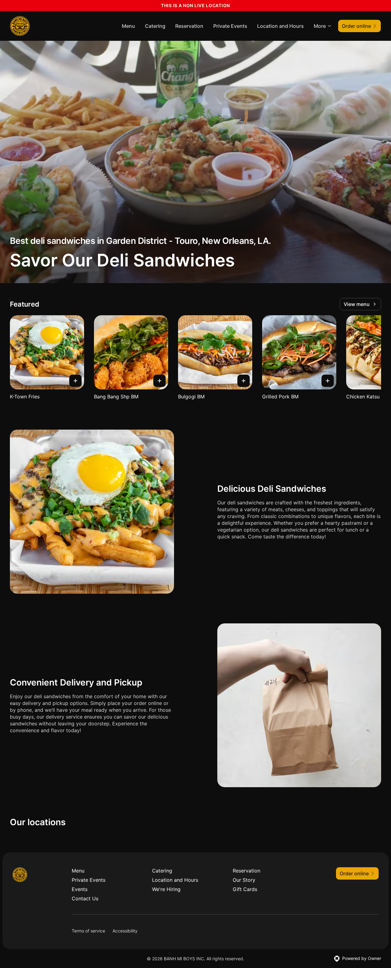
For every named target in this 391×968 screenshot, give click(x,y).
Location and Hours (280, 26)
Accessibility (125, 930)
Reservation (189, 26)
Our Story (244, 880)
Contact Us (85, 898)
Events (79, 889)
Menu (128, 26)
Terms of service (88, 930)
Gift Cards (245, 889)
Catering (155, 26)
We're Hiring (166, 889)
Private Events (230, 26)
